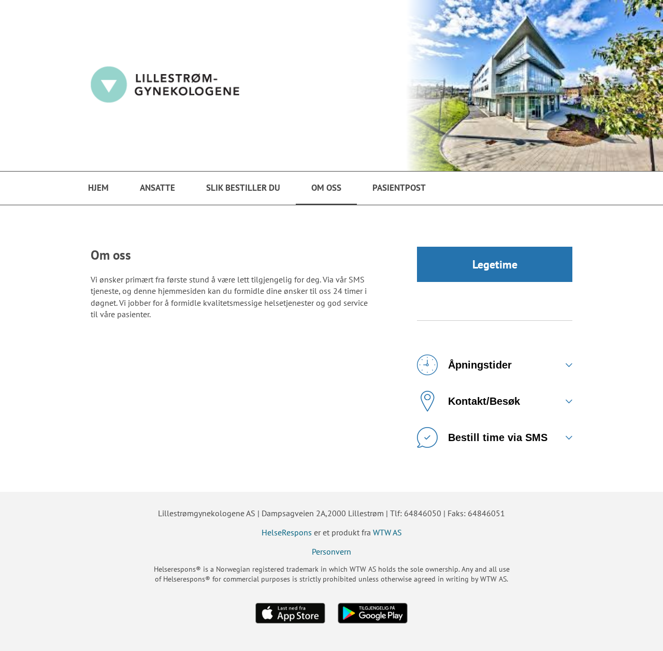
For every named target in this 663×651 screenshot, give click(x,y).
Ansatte (157, 187)
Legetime (494, 264)
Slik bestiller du (243, 187)
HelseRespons (287, 532)
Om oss (326, 187)
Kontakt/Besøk (484, 401)
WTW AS (387, 532)
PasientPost (399, 187)
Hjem (98, 187)
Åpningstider (480, 365)
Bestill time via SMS (497, 437)
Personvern (331, 551)
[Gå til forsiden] (331, 85)
